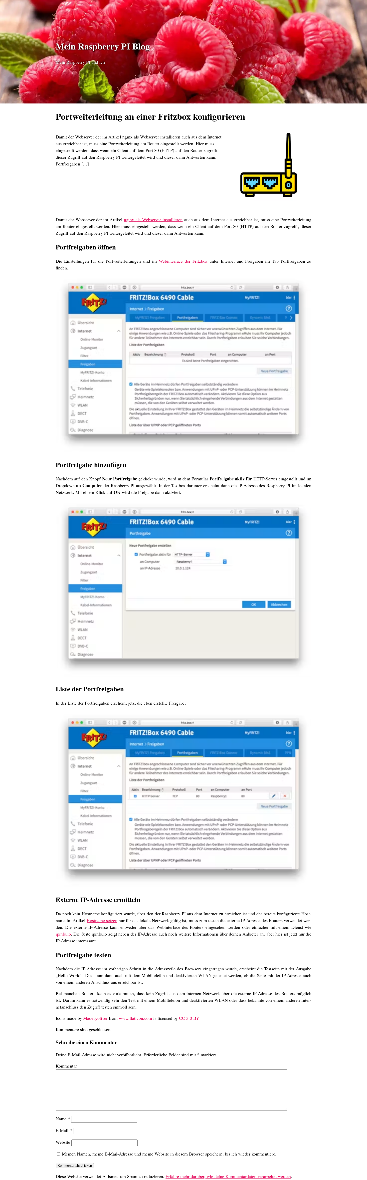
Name (63, 1119)
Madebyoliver (95, 1018)
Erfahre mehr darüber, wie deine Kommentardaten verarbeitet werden (228, 1176)
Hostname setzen (102, 920)
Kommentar (66, 1066)
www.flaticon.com (135, 1018)
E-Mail (64, 1130)
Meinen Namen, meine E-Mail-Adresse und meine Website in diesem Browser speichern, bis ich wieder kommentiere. (169, 1154)
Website (63, 1142)
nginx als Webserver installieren (153, 219)
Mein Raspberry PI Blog (103, 45)
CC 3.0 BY (189, 1018)
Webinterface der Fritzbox (183, 261)
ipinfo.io (63, 934)
